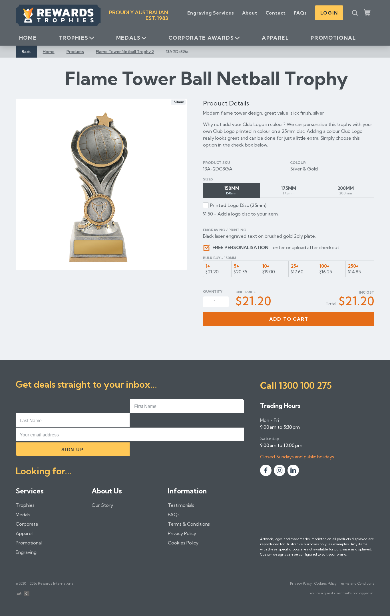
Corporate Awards (201, 37)
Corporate (27, 524)
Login (329, 13)
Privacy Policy (182, 533)
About (250, 13)
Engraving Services (210, 13)
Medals (128, 37)
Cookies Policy (183, 543)
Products (75, 51)
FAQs (300, 13)
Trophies (73, 37)
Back (26, 51)
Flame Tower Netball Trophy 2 (125, 51)
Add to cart (288, 319)
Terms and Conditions (356, 583)
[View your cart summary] (367, 13)
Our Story (102, 505)
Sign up (72, 449)
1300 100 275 (305, 385)
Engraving (26, 552)
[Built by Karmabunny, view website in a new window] (19, 594)
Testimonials (181, 505)
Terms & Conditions (189, 524)
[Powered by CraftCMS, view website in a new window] (27, 594)
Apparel (275, 37)
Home (28, 37)
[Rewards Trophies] (58, 15)
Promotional (333, 37)
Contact (276, 13)
